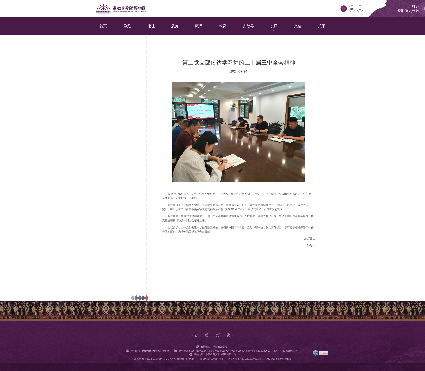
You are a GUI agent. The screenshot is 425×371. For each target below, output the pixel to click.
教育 (222, 26)
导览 (127, 26)
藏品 (198, 26)
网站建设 (270, 358)
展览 (174, 26)
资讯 (274, 26)
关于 (321, 26)
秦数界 (248, 26)
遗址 (151, 26)
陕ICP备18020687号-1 (211, 358)
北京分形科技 (285, 358)
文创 (297, 26)
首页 (103, 26)
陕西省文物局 (220, 346)
